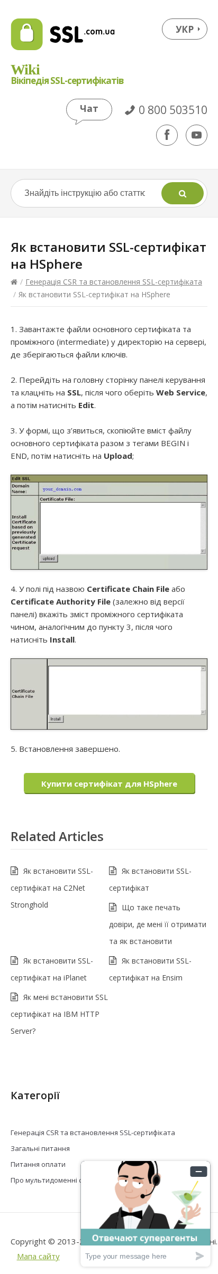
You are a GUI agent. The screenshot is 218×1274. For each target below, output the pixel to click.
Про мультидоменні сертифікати (66, 1180)
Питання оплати (38, 1164)
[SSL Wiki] (63, 34)
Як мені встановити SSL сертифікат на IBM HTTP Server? (59, 1014)
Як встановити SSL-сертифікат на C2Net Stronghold (52, 888)
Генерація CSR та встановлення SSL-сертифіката (113, 282)
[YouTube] (196, 135)
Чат (89, 108)
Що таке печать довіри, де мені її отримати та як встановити (157, 924)
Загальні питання (40, 1148)
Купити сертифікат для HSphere (109, 783)
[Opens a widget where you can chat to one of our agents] (145, 1213)
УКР (185, 29)
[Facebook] (167, 135)
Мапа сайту (38, 1256)
